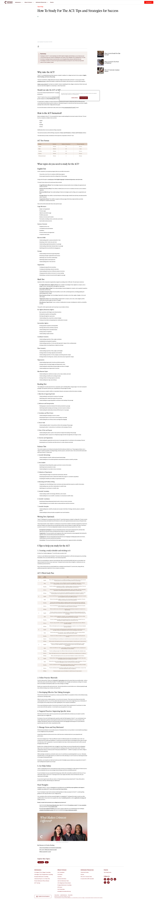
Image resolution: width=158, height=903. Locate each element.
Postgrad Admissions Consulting (64, 885)
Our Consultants (60, 872)
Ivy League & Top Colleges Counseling (42, 872)
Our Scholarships (61, 889)
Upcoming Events (107, 872)
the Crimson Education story (53, 805)
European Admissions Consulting (41, 876)
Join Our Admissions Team (63, 880)
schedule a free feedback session (46, 810)
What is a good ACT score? (45, 851)
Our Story (59, 876)
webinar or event (73, 805)
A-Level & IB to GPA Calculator (87, 878)
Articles (82, 874)
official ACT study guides (58, 680)
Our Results (59, 874)
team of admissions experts (71, 810)
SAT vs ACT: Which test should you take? (48, 849)
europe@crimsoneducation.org (64, 891)
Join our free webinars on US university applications (50, 847)
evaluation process (41, 81)
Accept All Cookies (83, 97)
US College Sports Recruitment (64, 882)
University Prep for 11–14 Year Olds (42, 878)
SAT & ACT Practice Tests (86, 876)
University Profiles (85, 872)
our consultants (83, 805)
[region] (79, 95)
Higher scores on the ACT (42, 84)
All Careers (59, 887)
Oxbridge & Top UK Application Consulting (43, 874)
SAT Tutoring (37, 882)
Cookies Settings (74, 97)
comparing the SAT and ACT (70, 107)
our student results (53, 806)
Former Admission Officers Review (41, 880)
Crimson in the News (61, 878)
